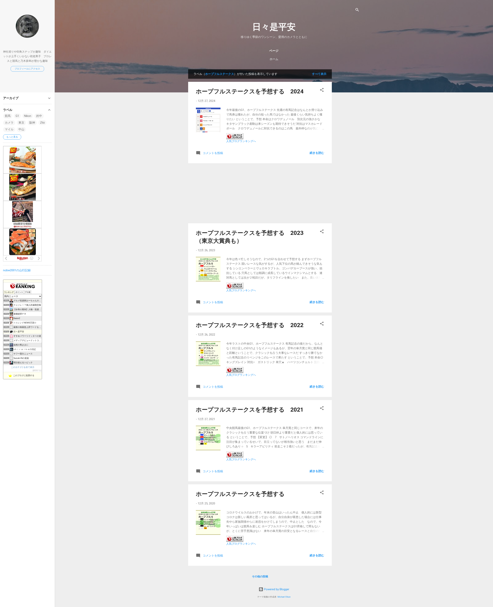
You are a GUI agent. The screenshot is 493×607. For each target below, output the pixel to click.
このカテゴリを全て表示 (22, 367)
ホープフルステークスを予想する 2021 (250, 409)
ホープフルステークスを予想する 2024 (250, 91)
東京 (21, 122)
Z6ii (42, 122)
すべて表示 (319, 74)
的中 (39, 116)
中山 (21, 129)
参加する (37, 370)
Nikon (27, 116)
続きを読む (317, 153)
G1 (17, 116)
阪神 (32, 122)
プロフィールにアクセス (27, 68)
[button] (321, 91)
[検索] (357, 10)
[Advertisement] (347, 127)
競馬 (8, 116)
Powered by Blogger (276, 589)
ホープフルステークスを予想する (240, 494)
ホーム (274, 59)
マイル (9, 129)
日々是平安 (274, 27)
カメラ (9, 122)
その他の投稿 (260, 576)
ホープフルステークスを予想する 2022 (250, 325)
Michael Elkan (284, 597)
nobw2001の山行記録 (17, 270)
